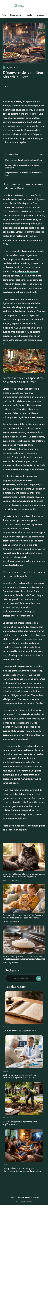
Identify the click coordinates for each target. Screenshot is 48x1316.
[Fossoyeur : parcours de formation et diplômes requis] (24, 1098)
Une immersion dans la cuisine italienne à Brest (23, 160)
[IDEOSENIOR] (19, 6)
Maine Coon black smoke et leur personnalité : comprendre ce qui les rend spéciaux (24, 875)
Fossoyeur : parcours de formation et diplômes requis (20, 1123)
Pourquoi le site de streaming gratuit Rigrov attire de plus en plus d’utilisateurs (22, 1169)
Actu (5, 1164)
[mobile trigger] (5, 6)
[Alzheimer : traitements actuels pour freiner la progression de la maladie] (24, 1051)
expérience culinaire (14, 292)
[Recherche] (43, 6)
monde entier (10, 199)
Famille (5, 921)
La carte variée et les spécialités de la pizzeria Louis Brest (22, 166)
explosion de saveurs (26, 271)
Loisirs (5, 880)
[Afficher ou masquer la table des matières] (30, 154)
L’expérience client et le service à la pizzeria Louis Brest (23, 174)
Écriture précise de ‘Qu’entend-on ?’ (19, 1030)
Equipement (8, 1118)
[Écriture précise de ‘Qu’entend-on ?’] (24, 1007)
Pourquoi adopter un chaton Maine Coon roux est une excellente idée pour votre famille (23, 916)
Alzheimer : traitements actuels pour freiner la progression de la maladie (20, 1076)
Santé (5, 87)
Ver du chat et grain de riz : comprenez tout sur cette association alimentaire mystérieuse (24, 957)
